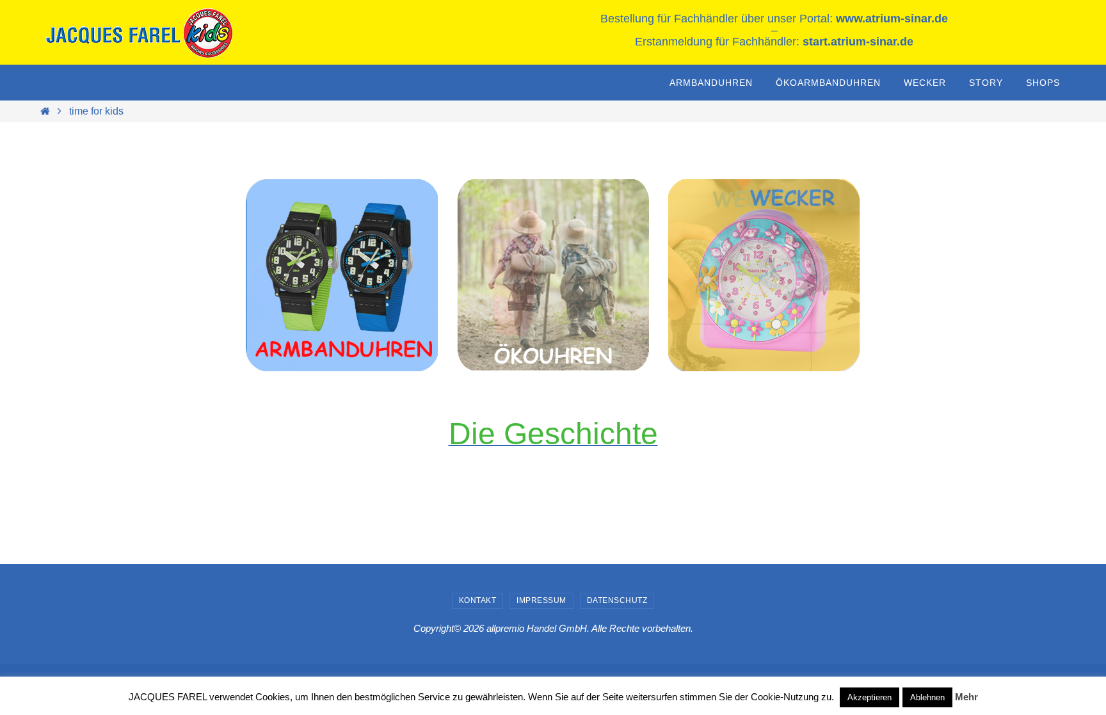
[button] (764, 275)
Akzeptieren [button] (869, 697)
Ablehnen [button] (927, 697)
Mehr (966, 696)
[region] (342, 275)
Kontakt (478, 600)
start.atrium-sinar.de (858, 41)
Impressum (541, 600)
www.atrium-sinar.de (892, 18)
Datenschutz (617, 600)
